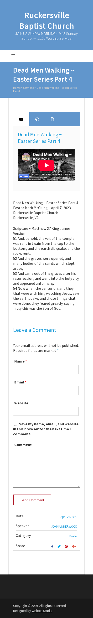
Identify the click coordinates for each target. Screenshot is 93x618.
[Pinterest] (67, 546)
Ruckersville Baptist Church (46, 20)
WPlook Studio (42, 610)
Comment (23, 444)
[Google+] (74, 546)
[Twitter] (59, 546)
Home (17, 87)
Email (19, 382)
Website (21, 403)
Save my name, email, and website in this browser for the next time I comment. (45, 429)
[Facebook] (52, 546)
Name (19, 361)
